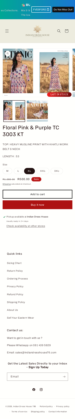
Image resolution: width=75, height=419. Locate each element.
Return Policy (15, 271)
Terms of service (19, 412)
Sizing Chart (14, 263)
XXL (44, 172)
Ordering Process (17, 278)
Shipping (7, 184)
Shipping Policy (16, 302)
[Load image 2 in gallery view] (37, 111)
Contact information (57, 412)
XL (29, 171)
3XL (58, 172)
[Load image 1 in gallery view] (14, 111)
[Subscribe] (64, 377)
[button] (7, 31)
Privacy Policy (15, 286)
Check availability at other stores (25, 226)
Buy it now (37, 204)
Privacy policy (63, 406)
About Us (12, 310)
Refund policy (46, 406)
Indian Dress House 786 (24, 406)
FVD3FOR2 (39, 9)
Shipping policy (38, 412)
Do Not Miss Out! (63, 9)
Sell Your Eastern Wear (20, 318)
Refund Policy (15, 294)
